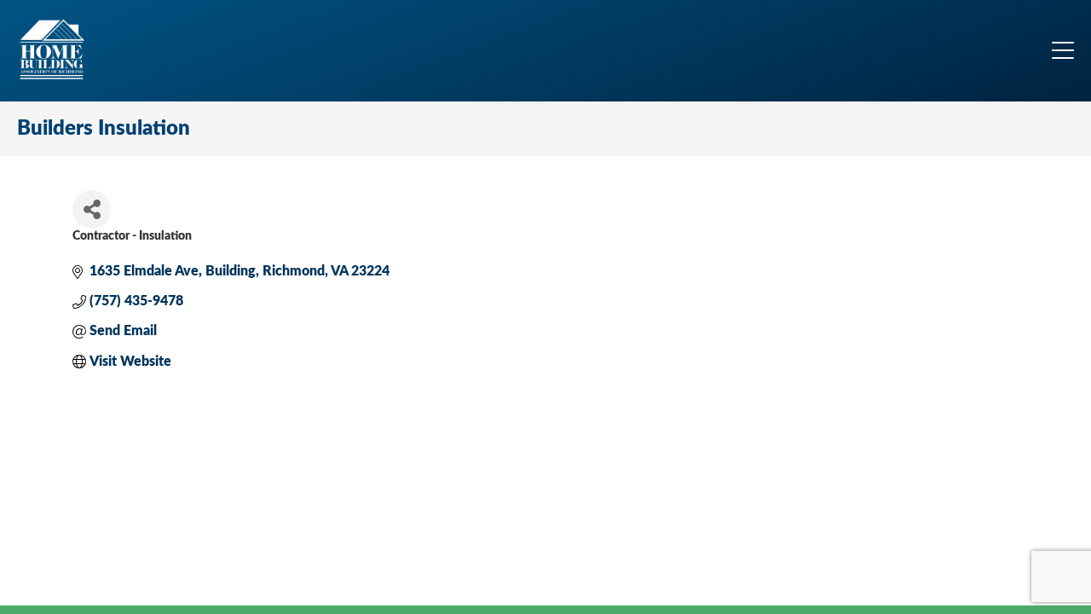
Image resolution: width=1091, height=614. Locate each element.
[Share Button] (91, 209)
